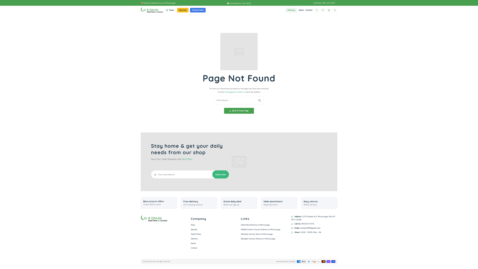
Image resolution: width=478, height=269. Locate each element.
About (193, 243)
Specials (194, 229)
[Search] (259, 100)
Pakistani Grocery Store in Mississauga (257, 234)
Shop (193, 225)
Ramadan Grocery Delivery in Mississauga (258, 238)
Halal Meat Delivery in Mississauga (255, 225)
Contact (194, 248)
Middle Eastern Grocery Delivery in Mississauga (260, 229)
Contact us (240, 92)
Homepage (229, 92)
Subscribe (220, 174)
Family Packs (196, 234)
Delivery (194, 238)
